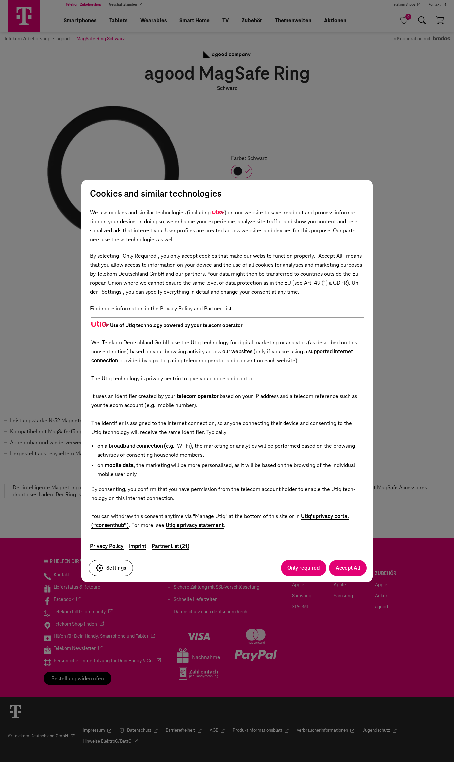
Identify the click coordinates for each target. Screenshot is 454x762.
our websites (237, 351)
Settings (116, 567)
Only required (303, 567)
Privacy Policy (107, 546)
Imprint (137, 546)
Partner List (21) (170, 546)
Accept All (348, 567)
